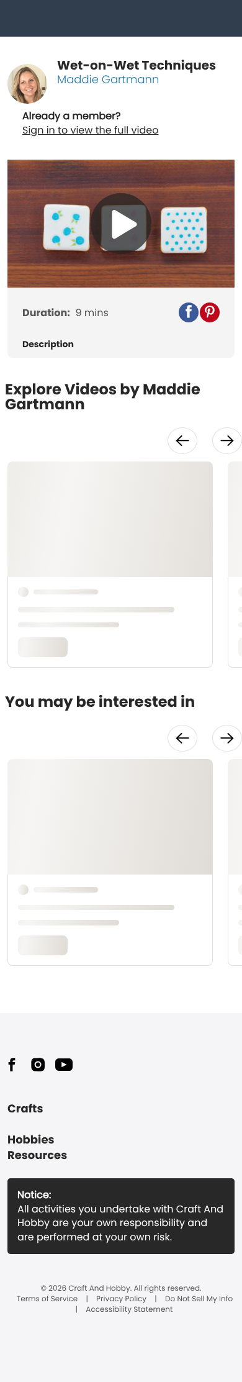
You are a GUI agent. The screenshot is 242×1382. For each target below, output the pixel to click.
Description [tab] (48, 344)
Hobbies (31, 1140)
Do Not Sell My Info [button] (199, 1299)
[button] (189, 312)
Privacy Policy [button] (121, 1299)
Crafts (25, 1109)
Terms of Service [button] (47, 1299)
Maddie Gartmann (108, 80)
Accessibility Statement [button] (129, 1310)
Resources (37, 1155)
